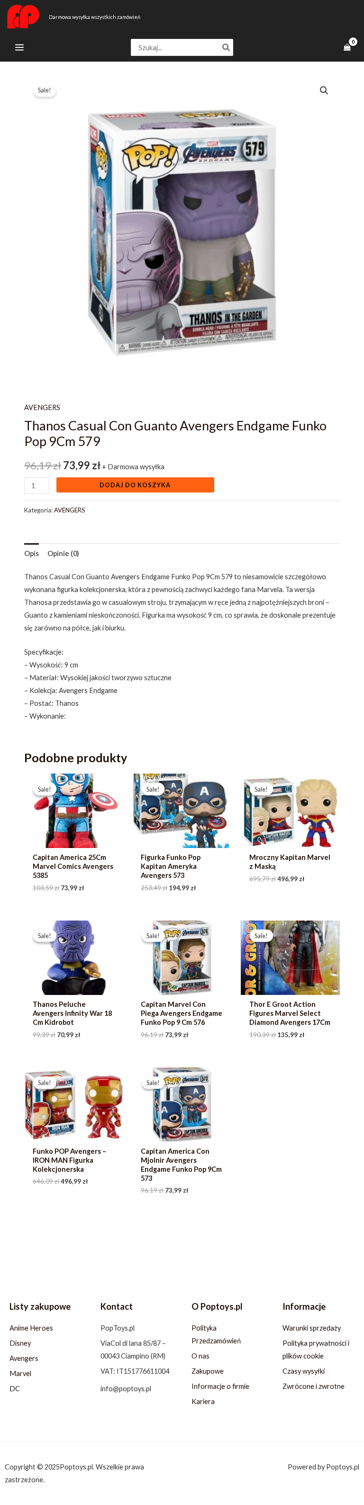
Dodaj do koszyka (135, 485)
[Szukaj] (226, 47)
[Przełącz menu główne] (19, 47)
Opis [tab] (31, 553)
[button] (324, 90)
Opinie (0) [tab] (63, 553)
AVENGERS (42, 407)
